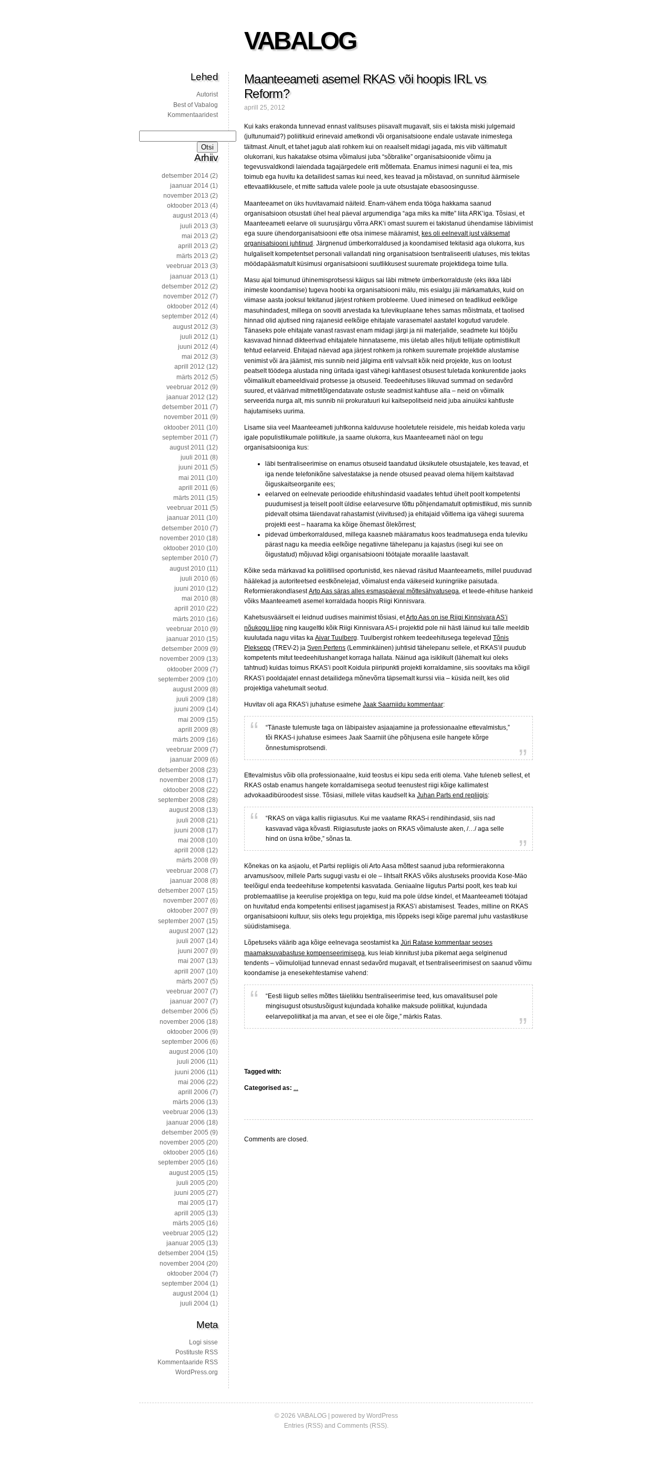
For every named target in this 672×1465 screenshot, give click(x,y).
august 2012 (190, 326)
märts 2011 (189, 497)
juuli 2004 (194, 1303)
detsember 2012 (185, 286)
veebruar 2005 (184, 1233)
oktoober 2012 (187, 306)
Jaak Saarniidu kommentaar (403, 704)
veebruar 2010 (187, 629)
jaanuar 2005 (185, 1243)
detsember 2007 (181, 890)
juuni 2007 (193, 951)
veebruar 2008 (187, 870)
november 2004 (182, 1263)
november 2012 (185, 296)
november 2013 (185, 195)
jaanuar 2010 (185, 639)
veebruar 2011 (187, 507)
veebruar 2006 (184, 1112)
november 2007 (185, 900)
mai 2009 (191, 719)
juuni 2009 (189, 709)
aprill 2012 (189, 366)
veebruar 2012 (187, 387)
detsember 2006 (185, 1011)
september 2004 (185, 1283)
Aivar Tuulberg (336, 637)
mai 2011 (191, 478)
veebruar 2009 (187, 749)
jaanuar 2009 (189, 759)
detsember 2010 (185, 528)
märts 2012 (192, 377)
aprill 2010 (189, 608)
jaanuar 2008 (189, 880)
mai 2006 (191, 1082)
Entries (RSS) (303, 1425)
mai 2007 (191, 961)
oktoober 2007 (187, 910)
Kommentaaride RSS (188, 1362)
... (295, 1088)
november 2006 (182, 1021)
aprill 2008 (189, 850)
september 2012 (185, 316)
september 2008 (181, 800)
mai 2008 (191, 840)
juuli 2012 (194, 336)
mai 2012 (195, 356)
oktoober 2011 (184, 427)
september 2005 (181, 1162)
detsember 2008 (181, 770)
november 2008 (182, 780)
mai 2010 (195, 598)
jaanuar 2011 (186, 517)
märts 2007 (192, 981)
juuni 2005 (189, 1192)
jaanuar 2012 (185, 397)
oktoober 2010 (184, 548)
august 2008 (187, 810)
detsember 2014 (185, 175)
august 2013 (190, 215)
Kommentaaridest (192, 115)
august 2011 (187, 447)
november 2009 (182, 658)
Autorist (207, 94)
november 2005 (182, 1142)
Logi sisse (203, 1342)
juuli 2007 (190, 941)
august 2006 (187, 1051)
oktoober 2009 (187, 669)
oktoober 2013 (187, 205)
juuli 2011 (194, 457)
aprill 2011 (193, 487)
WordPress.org (196, 1372)
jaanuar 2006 (185, 1122)
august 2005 (187, 1173)
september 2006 (185, 1041)
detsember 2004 (181, 1253)
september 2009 (181, 679)
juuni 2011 (193, 467)
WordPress (382, 1415)
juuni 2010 (189, 588)
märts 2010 (189, 619)
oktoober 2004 (187, 1273)
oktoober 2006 (187, 1031)
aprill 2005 (189, 1213)
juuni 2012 (193, 346)
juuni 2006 (190, 1072)
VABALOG (299, 41)
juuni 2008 (189, 830)
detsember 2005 (185, 1132)
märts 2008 (192, 860)
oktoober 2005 (184, 1152)
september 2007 (181, 921)
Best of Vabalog (195, 105)
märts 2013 (192, 256)
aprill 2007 (189, 971)
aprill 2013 (193, 246)
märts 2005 (189, 1223)
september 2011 (185, 437)
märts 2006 (189, 1102)
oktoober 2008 (184, 790)
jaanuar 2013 (189, 276)
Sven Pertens (326, 647)
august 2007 (187, 931)
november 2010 (182, 538)
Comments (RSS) (362, 1425)
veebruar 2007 (187, 991)
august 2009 (190, 689)
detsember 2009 (185, 649)
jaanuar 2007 (189, 1001)
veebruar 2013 (187, 266)
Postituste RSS (196, 1352)
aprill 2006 (193, 1092)
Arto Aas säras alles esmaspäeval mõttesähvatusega (384, 591)
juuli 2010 (194, 578)
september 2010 (185, 558)
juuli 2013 (194, 226)
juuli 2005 (190, 1182)
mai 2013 (195, 236)
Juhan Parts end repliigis (452, 795)
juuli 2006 (191, 1061)
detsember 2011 (185, 407)
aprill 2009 (193, 729)
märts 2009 (189, 739)
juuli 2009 (190, 699)
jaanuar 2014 (189, 185)
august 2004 (190, 1293)
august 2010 (187, 568)
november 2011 (186, 417)
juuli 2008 (190, 820)
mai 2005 (191, 1202)
